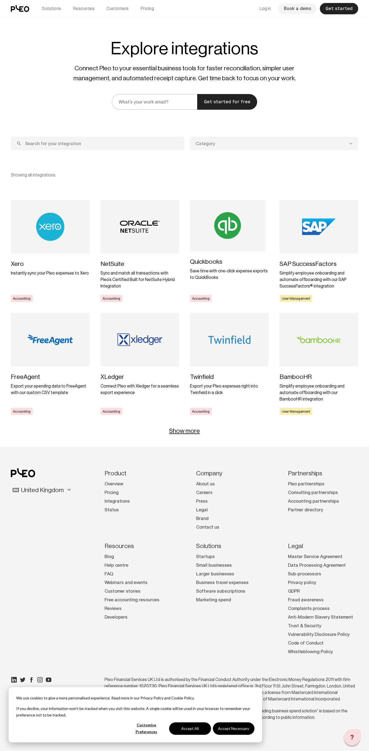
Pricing (147, 8)
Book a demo (297, 8)
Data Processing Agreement (317, 565)
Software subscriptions (220, 591)
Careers (204, 492)
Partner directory (305, 509)
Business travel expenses (222, 582)
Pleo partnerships (306, 483)
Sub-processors (304, 573)
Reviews (113, 608)
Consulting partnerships (313, 492)
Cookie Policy (182, 698)
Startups (205, 556)
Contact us (207, 527)
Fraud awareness (306, 599)
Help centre (116, 565)
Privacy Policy (151, 698)
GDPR (294, 591)
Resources (84, 8)
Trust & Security (304, 625)
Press (202, 501)
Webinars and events (126, 582)
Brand (202, 518)
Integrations (117, 501)
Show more (184, 430)
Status (112, 509)
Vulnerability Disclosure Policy (319, 634)
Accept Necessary (233, 728)
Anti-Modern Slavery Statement (320, 617)
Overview (114, 483)
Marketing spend (213, 599)
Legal (202, 509)
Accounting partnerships (313, 501)
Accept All (190, 728)
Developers (116, 617)
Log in (265, 8)
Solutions (51, 8)
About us (205, 483)
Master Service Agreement (315, 556)
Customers (117, 8)
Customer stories (122, 591)
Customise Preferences (146, 728)
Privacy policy (302, 582)
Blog (109, 556)
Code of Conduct (306, 643)
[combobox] (274, 143)
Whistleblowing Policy (310, 651)
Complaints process (309, 608)
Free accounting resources (132, 599)
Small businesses (214, 565)
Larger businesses (215, 573)
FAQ (109, 573)
